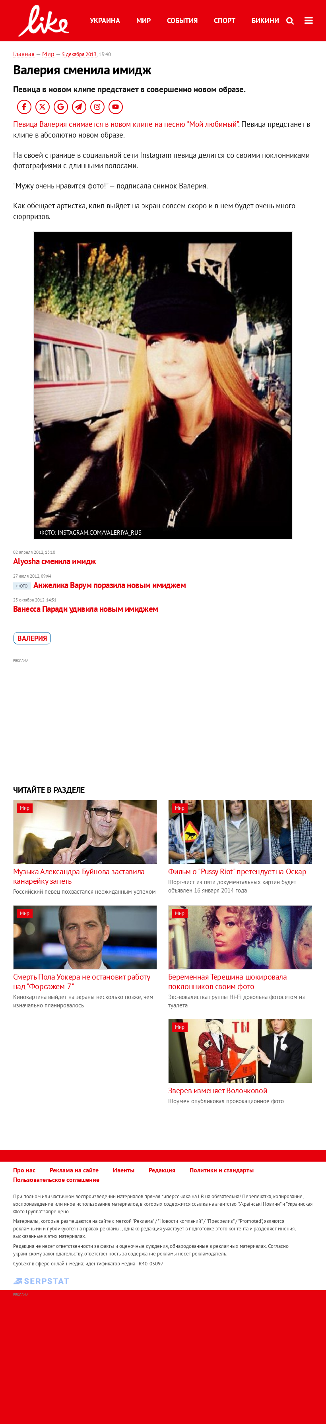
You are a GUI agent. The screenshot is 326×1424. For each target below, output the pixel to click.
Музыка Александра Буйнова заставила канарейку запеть (79, 876)
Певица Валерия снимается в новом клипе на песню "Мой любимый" (125, 124)
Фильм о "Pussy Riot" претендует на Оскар (237, 871)
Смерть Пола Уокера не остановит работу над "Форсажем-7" (81, 981)
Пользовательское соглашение (56, 1179)
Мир (143, 20)
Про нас (24, 1170)
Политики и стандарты (222, 1170)
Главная (24, 54)
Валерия (32, 638)
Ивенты (123, 1170)
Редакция (162, 1170)
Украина (105, 20)
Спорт (224, 20)
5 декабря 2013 (79, 54)
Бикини (265, 20)
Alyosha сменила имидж (54, 561)
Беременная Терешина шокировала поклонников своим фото (227, 981)
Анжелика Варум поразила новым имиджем (101, 585)
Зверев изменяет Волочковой (218, 1090)
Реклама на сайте (74, 1170)
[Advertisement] (163, 720)
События (182, 20)
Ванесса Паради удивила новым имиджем (85, 608)
